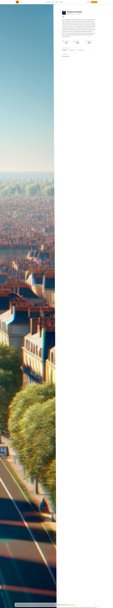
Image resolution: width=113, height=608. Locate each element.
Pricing (52, 2)
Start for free (94, 2)
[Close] (96, 605)
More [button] (61, 2)
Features (48, 2)
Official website (65, 56)
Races (57, 2)
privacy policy (71, 604)
